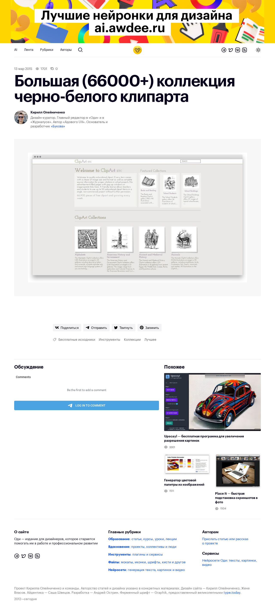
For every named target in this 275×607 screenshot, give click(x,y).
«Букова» (58, 126)
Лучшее (150, 339)
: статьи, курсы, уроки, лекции (142, 539)
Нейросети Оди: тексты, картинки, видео (229, 562)
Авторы (66, 49)
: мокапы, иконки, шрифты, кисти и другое (147, 562)
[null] (67, 327)
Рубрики (46, 49)
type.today (232, 592)
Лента (28, 49)
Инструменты (109, 339)
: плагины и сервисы (135, 554)
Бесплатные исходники (76, 339)
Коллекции (132, 339)
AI (15, 49)
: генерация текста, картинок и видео (146, 570)
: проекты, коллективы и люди (142, 546)
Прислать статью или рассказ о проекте (225, 541)
